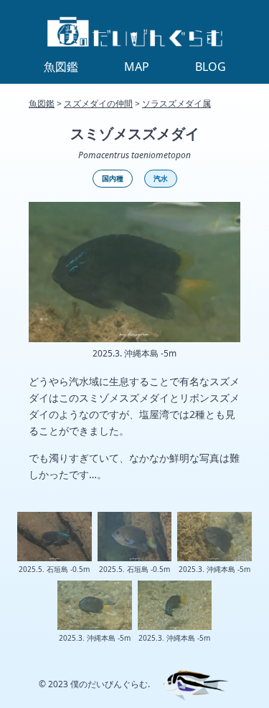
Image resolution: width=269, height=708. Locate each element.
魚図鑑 (42, 103)
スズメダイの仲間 (98, 103)
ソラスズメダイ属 (176, 103)
